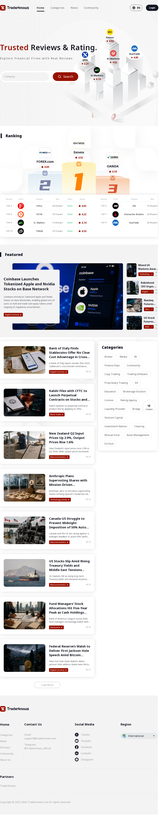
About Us (5, 760)
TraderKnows (8, 785)
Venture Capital (113, 417)
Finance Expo (112, 365)
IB (135, 356)
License (108, 400)
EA (136, 382)
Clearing (139, 426)
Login (152, 7)
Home (40, 7)
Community (91, 7)
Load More (47, 685)
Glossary (5, 747)
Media (123, 356)
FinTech (109, 443)
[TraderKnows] (14, 8)
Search (68, 76)
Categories (57, 7)
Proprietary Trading (116, 382)
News (74, 7)
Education (110, 391)
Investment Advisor (115, 426)
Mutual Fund (111, 435)
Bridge (136, 409)
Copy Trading (112, 374)
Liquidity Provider (114, 409)
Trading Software (137, 374)
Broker (108, 356)
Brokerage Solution (134, 391)
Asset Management (138, 435)
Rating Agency (128, 400)
